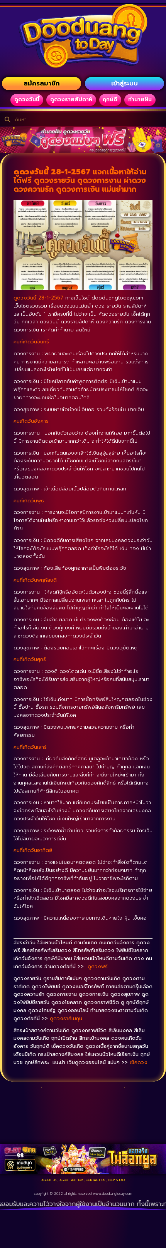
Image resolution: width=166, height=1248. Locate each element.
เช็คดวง (138, 1062)
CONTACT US (95, 1180)
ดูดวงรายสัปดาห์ (71, 99)
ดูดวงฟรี (98, 966)
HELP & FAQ (116, 1180)
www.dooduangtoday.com (112, 1193)
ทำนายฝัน (140, 99)
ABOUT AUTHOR (71, 1180)
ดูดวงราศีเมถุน (66, 1018)
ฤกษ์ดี (110, 99)
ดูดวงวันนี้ (26, 99)
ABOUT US (48, 1180)
